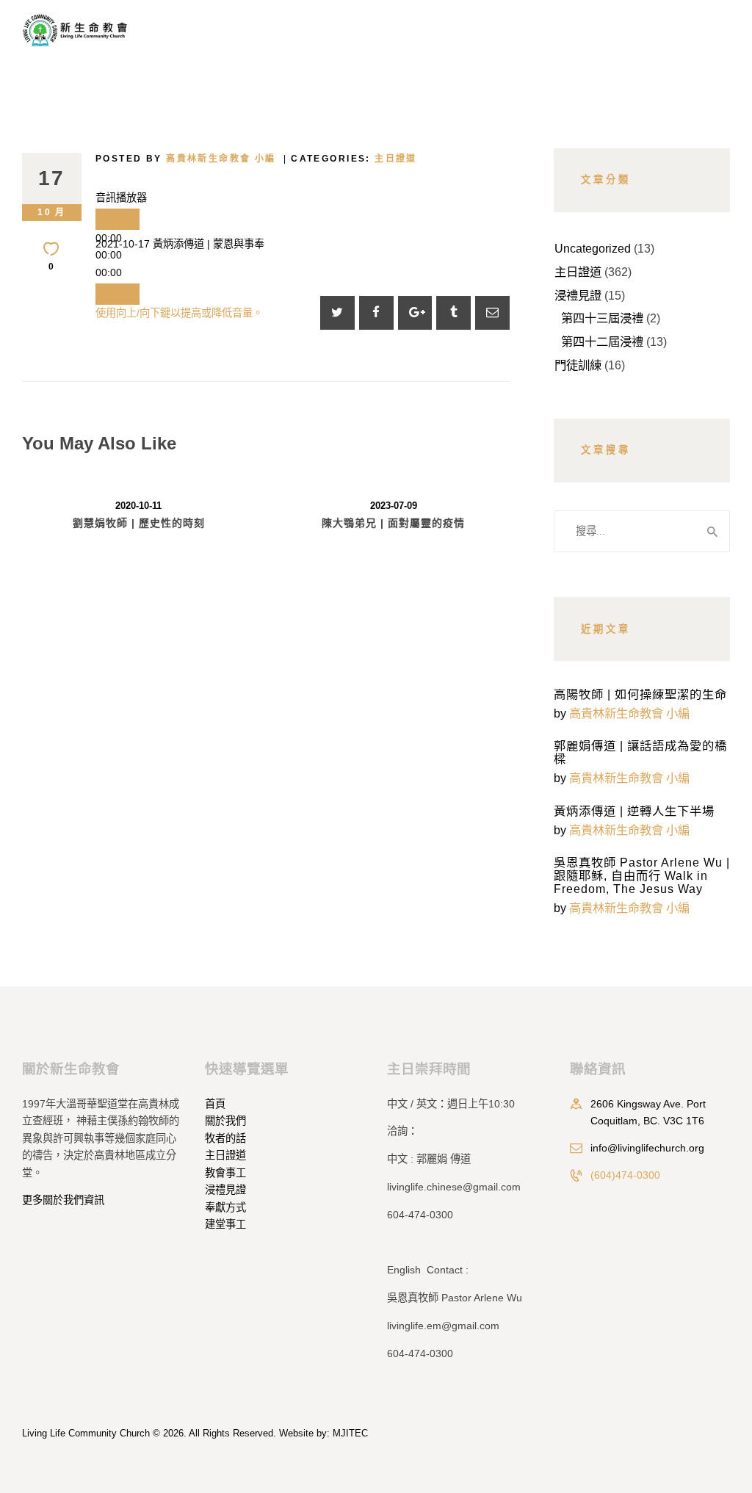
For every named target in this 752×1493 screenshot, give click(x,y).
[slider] (179, 313)
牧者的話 (225, 1138)
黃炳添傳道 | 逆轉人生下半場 (634, 810)
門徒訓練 (577, 365)
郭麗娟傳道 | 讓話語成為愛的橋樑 (640, 752)
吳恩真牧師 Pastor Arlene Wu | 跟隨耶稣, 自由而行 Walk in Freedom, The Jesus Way (642, 875)
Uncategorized (592, 248)
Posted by (185, 158)
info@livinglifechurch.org (647, 1148)
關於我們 (225, 1121)
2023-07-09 (393, 505)
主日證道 (396, 158)
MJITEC (350, 1433)
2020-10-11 (138, 505)
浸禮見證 (577, 295)
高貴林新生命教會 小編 (629, 713)
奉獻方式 (225, 1207)
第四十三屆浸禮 (602, 318)
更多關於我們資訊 (63, 1200)
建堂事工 (225, 1224)
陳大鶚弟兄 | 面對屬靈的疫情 (393, 523)
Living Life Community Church (86, 1433)
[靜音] (117, 294)
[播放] (117, 219)
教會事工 (225, 1173)
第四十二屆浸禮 (602, 341)
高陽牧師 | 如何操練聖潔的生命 (640, 694)
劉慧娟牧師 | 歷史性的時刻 (139, 523)
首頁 (215, 1104)
